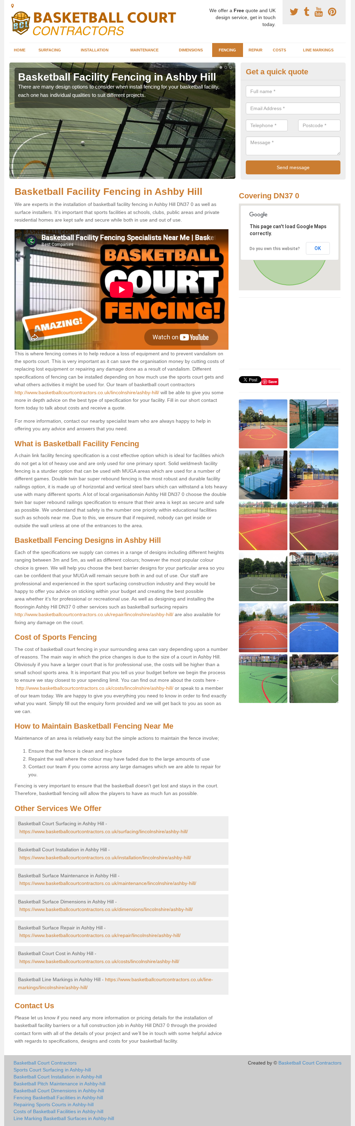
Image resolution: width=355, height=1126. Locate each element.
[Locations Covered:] (12, 5)
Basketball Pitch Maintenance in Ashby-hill (59, 1083)
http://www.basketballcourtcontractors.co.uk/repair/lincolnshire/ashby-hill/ (94, 614)
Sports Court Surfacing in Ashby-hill (52, 1070)
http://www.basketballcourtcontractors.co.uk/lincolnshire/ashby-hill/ (87, 392)
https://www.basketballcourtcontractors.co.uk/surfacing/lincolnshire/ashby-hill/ (103, 831)
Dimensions (191, 50)
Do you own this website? (275, 248)
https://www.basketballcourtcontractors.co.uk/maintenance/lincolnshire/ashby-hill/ (107, 883)
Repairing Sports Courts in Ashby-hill (54, 1104)
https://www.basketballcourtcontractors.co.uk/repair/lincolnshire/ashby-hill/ (100, 935)
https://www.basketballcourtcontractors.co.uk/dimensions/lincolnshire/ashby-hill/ (106, 909)
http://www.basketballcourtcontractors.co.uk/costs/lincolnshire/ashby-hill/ (94, 688)
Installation (95, 50)
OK (317, 248)
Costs (279, 50)
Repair (255, 50)
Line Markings (318, 50)
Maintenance (144, 50)
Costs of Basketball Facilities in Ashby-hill (58, 1111)
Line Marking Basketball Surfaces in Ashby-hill (64, 1118)
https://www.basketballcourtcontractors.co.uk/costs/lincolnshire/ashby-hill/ (99, 961)
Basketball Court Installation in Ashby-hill (58, 1076)
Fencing (227, 50)
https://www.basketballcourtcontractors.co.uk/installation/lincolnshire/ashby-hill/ (105, 857)
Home (19, 50)
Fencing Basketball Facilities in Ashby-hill (58, 1097)
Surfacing (49, 50)
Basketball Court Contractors (45, 1063)
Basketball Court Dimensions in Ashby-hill (59, 1090)
